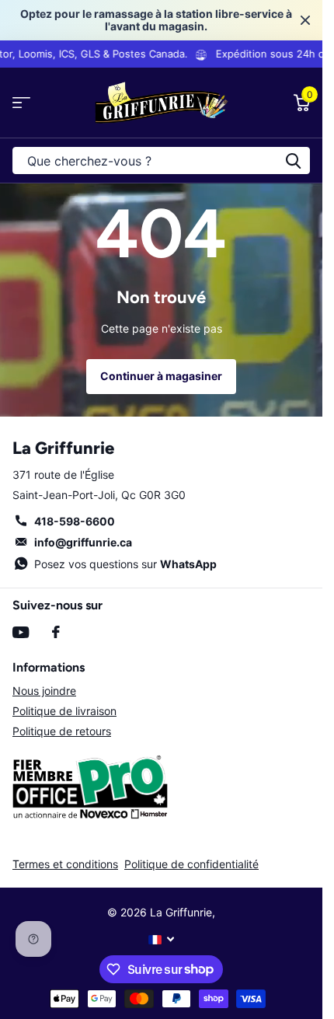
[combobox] (161, 160)
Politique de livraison (64, 710)
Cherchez (293, 160)
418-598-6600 (74, 521)
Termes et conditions (65, 864)
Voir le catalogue (21, 103)
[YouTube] (20, 632)
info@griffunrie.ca (83, 542)
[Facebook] (56, 632)
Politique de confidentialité (191, 864)
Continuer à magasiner (161, 375)
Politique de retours (61, 731)
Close (305, 20)
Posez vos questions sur (125, 564)
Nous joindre (44, 690)
